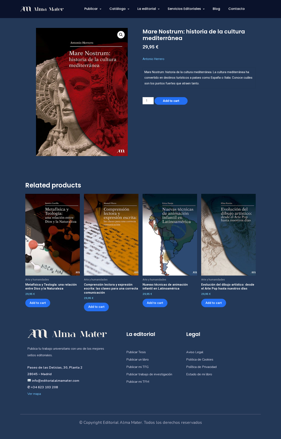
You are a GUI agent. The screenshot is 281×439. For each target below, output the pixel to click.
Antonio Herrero (153, 59)
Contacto (236, 8)
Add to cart (171, 101)
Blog (216, 8)
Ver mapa (34, 394)
